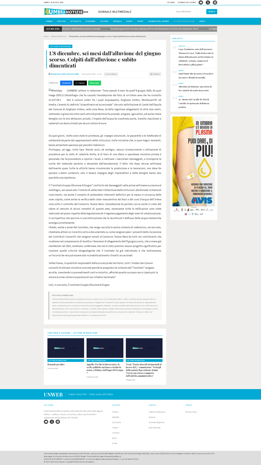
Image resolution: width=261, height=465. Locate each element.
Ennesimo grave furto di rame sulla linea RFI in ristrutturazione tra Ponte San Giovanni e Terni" (152, 28)
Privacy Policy (191, 412)
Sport (140, 21)
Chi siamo (171, 2)
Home (46, 36)
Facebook (66, 83)
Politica (61, 21)
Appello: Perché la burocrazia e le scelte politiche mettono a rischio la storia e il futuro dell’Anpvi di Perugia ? (105, 368)
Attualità (76, 21)
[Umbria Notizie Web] (88, 12)
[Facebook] (215, 2)
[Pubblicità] (193, 167)
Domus (49, 21)
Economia (90, 21)
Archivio (152, 417)
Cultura (104, 21)
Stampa (156, 74)
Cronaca (117, 21)
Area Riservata (154, 427)
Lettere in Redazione (184, 21)
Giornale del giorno (187, 2)
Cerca (211, 12)
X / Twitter (80, 83)
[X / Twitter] (208, 2)
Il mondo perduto (55, 364)
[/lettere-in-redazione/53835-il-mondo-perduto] (65, 348)
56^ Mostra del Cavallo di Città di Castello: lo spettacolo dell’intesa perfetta (194, 103)
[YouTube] (201, 2)
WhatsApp (94, 83)
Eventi (129, 21)
